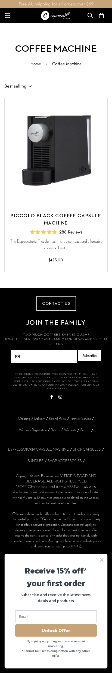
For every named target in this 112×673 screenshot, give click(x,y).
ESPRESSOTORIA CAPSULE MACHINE (38, 449)
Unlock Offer (56, 630)
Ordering (24, 418)
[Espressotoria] (56, 15)
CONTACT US (56, 303)
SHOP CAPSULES (87, 449)
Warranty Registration (33, 430)
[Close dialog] (101, 560)
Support (85, 430)
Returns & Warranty (63, 430)
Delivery (39, 418)
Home (35, 64)
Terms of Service (80, 418)
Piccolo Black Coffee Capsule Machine (56, 219)
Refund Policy (57, 418)
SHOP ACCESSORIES (65, 461)
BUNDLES (35, 461)
